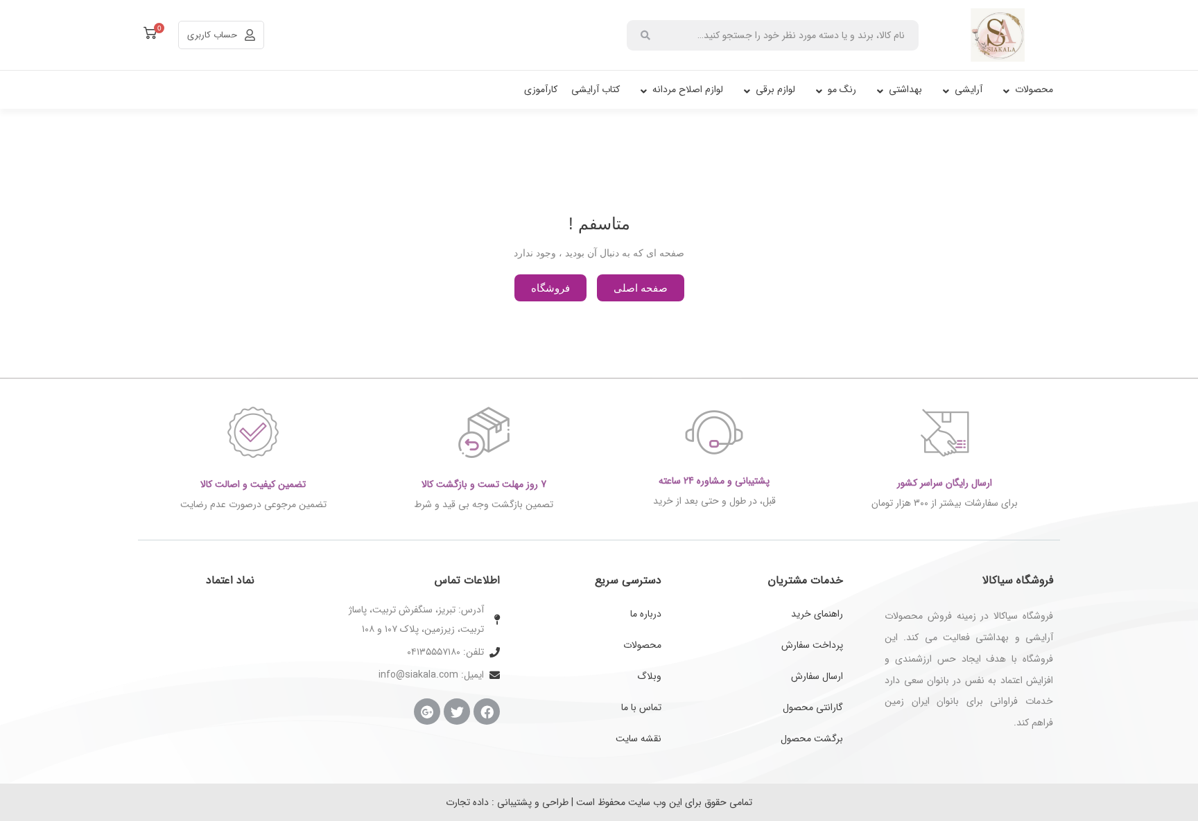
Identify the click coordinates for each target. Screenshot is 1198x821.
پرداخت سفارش (812, 645)
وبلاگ (649, 676)
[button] (640, 287)
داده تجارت (467, 802)
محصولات (642, 645)
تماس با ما (641, 707)
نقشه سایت (638, 738)
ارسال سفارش (817, 676)
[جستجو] (645, 35)
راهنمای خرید (817, 613)
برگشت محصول (812, 738)
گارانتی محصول (813, 707)
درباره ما (645, 613)
